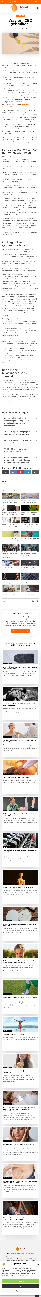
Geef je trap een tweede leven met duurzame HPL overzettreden (29, 526)
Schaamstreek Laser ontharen (13, 1034)
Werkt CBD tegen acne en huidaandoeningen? (20, 450)
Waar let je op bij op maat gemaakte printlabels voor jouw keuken (20, 667)
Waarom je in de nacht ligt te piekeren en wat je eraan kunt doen (20, 704)
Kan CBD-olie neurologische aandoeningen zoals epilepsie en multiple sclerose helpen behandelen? (20, 422)
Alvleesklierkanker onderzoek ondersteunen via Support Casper (20, 741)
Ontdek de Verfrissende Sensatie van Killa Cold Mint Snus (19, 924)
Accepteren (20, 1281)
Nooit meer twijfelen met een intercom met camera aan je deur (10, 539)
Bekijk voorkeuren (20, 1291)
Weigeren (20, 1286)
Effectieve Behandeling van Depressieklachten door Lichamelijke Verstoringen (19, 1218)
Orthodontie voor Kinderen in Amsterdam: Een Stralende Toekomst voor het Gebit (19, 961)
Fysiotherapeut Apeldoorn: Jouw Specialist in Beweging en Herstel (19, 814)
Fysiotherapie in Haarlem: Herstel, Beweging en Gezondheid (19, 851)
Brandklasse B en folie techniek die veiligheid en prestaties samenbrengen (30, 553)
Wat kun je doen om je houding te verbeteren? (19, 887)
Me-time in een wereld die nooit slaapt (16, 777)
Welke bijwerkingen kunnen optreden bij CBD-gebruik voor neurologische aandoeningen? (20, 460)
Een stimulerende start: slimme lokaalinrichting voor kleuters (29, 569)
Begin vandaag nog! (20, 613)
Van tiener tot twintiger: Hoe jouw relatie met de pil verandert (20, 1071)
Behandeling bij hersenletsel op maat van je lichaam (18, 1145)
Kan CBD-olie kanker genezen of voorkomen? (20, 441)
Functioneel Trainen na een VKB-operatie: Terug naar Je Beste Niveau (20, 998)
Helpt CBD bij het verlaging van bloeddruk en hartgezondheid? (20, 433)
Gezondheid (20, 15)
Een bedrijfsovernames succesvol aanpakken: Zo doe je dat (10, 569)
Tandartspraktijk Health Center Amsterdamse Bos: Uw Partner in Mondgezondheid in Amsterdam (19, 1109)
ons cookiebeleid (24, 1275)
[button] (38, 1265)
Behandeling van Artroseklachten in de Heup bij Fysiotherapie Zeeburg (20, 1181)
